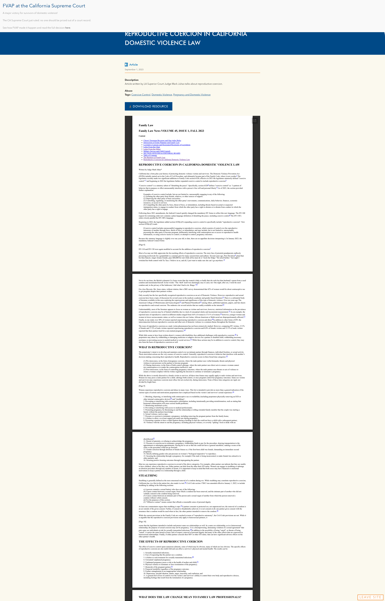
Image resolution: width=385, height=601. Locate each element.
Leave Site (370, 597)
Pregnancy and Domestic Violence (192, 95)
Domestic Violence (162, 95)
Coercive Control (140, 95)
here (67, 28)
